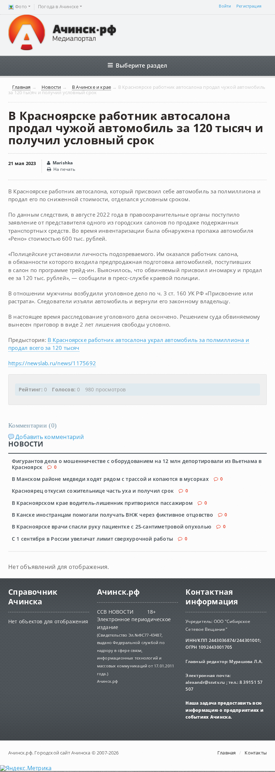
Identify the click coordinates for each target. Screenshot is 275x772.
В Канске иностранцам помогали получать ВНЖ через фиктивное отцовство (112, 514)
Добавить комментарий (49, 437)
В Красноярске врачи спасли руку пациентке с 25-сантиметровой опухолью (111, 526)
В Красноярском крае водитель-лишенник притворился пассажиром (102, 503)
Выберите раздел (142, 65)
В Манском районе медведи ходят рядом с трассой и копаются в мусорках (110, 479)
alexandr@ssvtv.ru (205, 682)
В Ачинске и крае (91, 87)
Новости (51, 87)
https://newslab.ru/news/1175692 (52, 363)
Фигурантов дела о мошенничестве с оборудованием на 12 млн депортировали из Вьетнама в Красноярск (136, 464)
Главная (21, 87)
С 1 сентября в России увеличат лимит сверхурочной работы (92, 538)
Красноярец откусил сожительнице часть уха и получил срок (93, 490)
